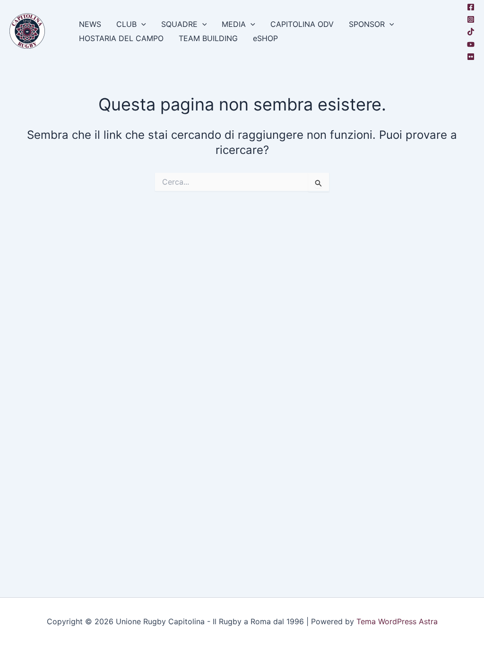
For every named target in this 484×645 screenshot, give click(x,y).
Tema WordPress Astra (397, 621)
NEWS (90, 24)
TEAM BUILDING (208, 38)
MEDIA (234, 24)
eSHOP (265, 38)
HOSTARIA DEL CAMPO (121, 38)
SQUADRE (179, 24)
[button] (141, 24)
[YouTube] (471, 44)
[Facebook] (471, 7)
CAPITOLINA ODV (302, 24)
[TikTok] (471, 31)
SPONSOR (367, 24)
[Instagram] (471, 19)
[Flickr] (471, 56)
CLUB (126, 24)
